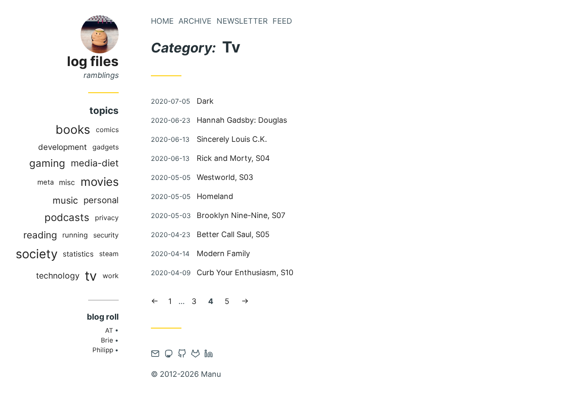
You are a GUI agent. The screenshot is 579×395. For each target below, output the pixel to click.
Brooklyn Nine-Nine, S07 (241, 215)
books (73, 129)
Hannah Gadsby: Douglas (242, 120)
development (62, 147)
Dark (205, 101)
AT (109, 330)
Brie (107, 340)
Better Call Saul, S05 (233, 234)
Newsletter (242, 21)
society (37, 253)
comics (107, 129)
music (65, 200)
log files (93, 61)
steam (109, 254)
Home (162, 21)
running (75, 235)
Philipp (102, 350)
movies (100, 182)
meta (45, 182)
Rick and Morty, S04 (233, 158)
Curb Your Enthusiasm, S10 (245, 272)
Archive (195, 21)
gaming (47, 163)
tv (91, 276)
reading (40, 234)
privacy (107, 217)
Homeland (215, 196)
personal (101, 200)
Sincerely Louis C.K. (232, 139)
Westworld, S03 (225, 177)
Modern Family (223, 253)
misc (67, 182)
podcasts (67, 217)
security (106, 235)
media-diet (95, 162)
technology (58, 276)
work (111, 275)
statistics (78, 253)
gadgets (105, 147)
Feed (282, 21)
